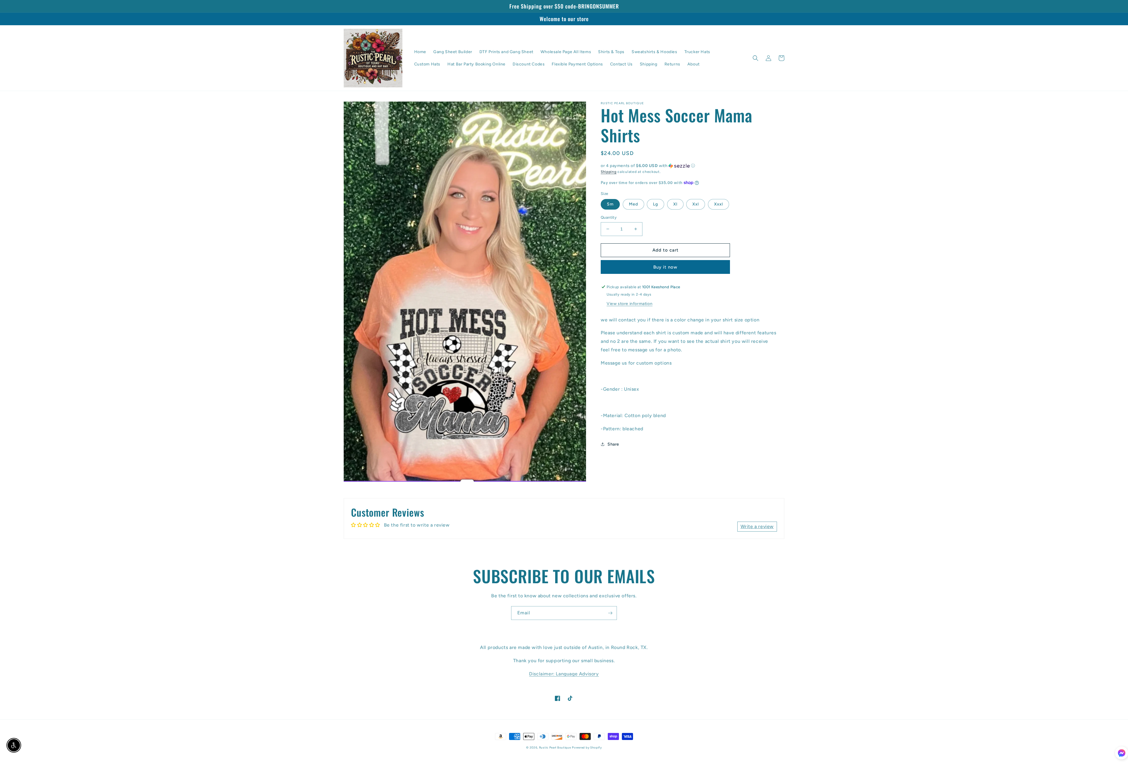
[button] (755, 58)
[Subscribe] (610, 613)
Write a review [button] (757, 526)
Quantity (609, 217)
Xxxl (718, 204)
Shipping (609, 172)
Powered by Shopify (587, 747)
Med (633, 204)
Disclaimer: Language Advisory (564, 674)
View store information (629, 303)
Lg (655, 204)
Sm (610, 204)
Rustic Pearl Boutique (555, 747)
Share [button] (613, 444)
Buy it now (665, 267)
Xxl (695, 204)
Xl (675, 204)
